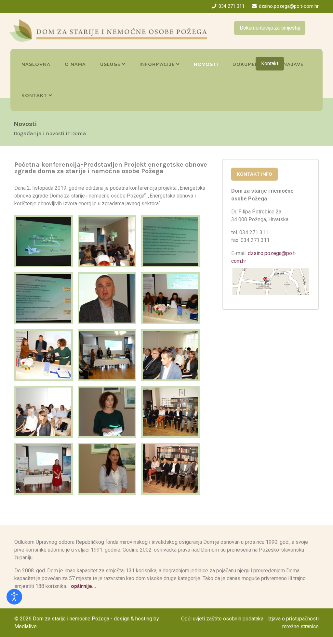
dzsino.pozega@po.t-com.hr (289, 6)
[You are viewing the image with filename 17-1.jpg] (107, 355)
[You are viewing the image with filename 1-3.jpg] (43, 241)
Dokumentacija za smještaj (270, 28)
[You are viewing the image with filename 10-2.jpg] (107, 241)
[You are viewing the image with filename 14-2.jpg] (107, 298)
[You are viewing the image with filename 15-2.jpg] (170, 298)
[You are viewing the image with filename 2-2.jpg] (170, 355)
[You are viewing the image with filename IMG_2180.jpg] (170, 469)
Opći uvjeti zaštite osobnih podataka (222, 619)
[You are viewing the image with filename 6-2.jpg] (170, 412)
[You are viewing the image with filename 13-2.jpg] (43, 298)
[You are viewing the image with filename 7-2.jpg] (43, 469)
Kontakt (269, 63)
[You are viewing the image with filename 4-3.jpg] (107, 412)
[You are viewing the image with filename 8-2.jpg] (107, 469)
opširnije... (83, 586)
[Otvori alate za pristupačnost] (14, 597)
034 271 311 (232, 6)
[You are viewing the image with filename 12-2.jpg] (170, 241)
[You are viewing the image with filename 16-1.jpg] (43, 355)
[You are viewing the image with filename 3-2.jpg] (43, 412)
